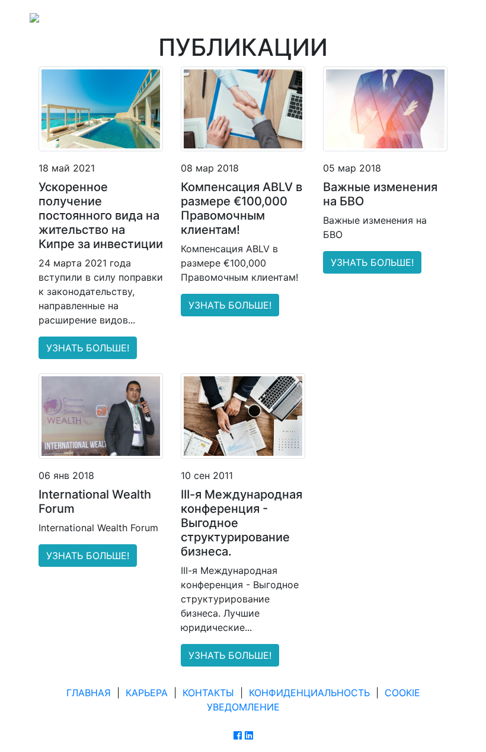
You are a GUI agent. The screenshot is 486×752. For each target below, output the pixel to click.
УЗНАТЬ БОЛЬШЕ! (87, 348)
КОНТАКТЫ (208, 693)
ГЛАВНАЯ (88, 693)
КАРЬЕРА (147, 693)
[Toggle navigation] (439, 16)
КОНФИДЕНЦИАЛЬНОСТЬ (309, 693)
